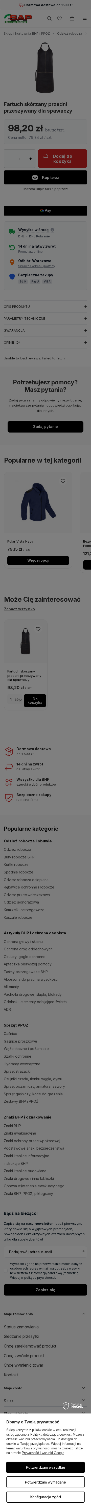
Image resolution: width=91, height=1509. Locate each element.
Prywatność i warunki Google (43, 1453)
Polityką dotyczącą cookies (50, 1434)
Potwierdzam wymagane (45, 1482)
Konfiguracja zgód (45, 1497)
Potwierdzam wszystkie (45, 1467)
